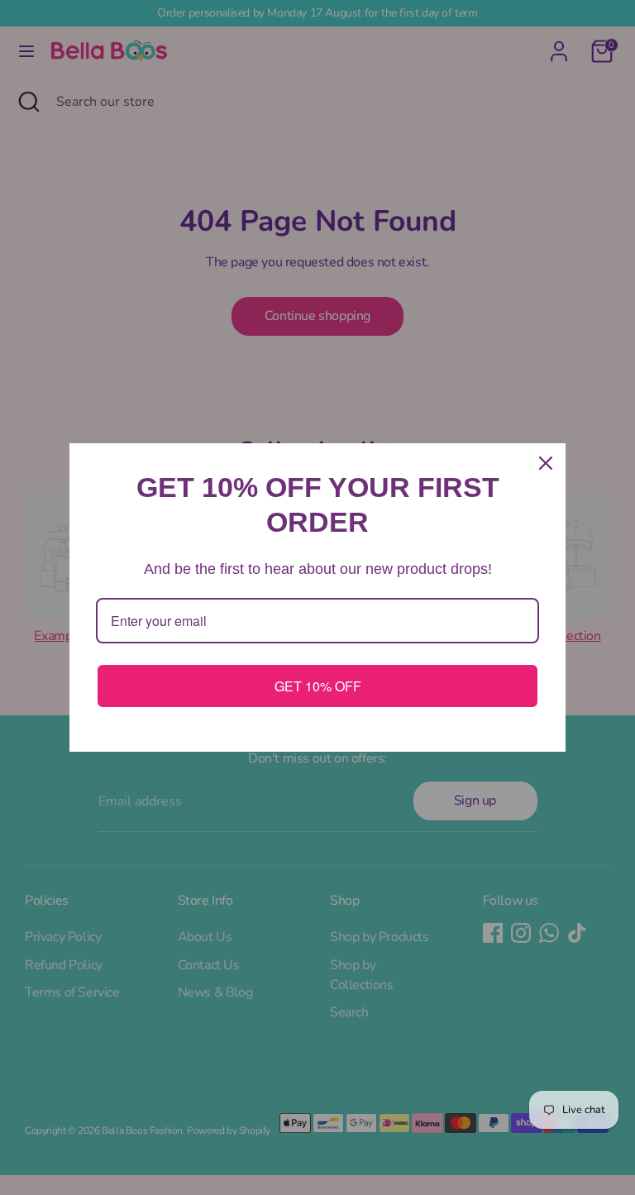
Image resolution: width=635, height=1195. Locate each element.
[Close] (546, 463)
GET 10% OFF (318, 685)
